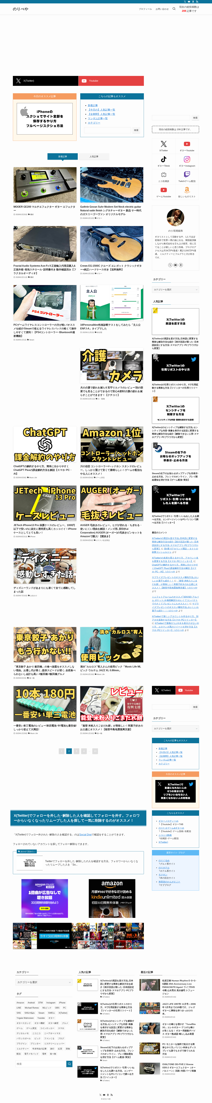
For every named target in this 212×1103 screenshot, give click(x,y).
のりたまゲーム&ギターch (171, 828)
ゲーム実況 (31, 1028)
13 (95, 751)
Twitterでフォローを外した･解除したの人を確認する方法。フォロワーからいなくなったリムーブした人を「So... (91, 863)
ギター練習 (53, 1023)
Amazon (20, 1003)
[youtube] (189, 1)
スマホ (61, 1028)
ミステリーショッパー (54, 1043)
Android (31, 1003)
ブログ (61, 1038)
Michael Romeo (32, 1008)
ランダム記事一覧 (98, 118)
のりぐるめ (164, 860)
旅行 (52, 1049)
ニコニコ (36, 1033)
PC (64, 1008)
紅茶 (60, 1049)
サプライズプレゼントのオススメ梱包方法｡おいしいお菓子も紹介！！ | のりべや (175, 607)
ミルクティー (23, 1049)
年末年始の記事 (39, 1049)
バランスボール (24, 1038)
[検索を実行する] (69, 1064)
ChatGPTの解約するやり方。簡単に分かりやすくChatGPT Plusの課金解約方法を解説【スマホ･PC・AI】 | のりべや (175, 568)
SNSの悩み (30, 1013)
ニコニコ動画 (165, 835)
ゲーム (20, 1028)
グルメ (65, 1023)
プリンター (35, 1043)
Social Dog (85, 834)
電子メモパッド (31, 1054)
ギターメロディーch (168, 821)
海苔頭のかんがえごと (169, 882)
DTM (40, 1003)
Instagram (50, 1003)
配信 (19, 1054)
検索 (136, 130)
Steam (41, 1013)
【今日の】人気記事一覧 (101, 109)
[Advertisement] (106, 37)
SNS (19, 1013)
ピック (37, 1038)
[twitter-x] (185, 1)
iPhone (62, 1003)
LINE (19, 1008)
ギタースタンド (24, 1023)
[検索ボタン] (174, 9)
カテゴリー (94, 122)
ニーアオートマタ (52, 1033)
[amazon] (193, 1)
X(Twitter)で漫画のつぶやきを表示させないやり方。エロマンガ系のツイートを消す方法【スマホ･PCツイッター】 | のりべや (175, 626)
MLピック (47, 1008)
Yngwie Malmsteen (25, 1018)
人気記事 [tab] (94, 156)
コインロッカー (47, 1028)
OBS (57, 1008)
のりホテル (164, 867)
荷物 (68, 1049)
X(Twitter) (163, 842)
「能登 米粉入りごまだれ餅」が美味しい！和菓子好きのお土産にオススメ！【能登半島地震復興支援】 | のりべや (175, 584)
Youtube (41, 1018)
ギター (51, 1018)
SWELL (51, 1013)
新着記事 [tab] (62, 156)
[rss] (197, 1)
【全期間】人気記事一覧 (101, 114)
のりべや (20, 9)
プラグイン (22, 1043)
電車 (44, 1054)
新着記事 (93, 105)
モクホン (163, 874)
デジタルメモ (23, 1033)
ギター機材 (39, 1023)
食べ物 (53, 1054)
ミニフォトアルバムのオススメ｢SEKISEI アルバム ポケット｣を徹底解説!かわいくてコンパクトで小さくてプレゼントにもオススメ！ (175, 600)
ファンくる (49, 1038)
